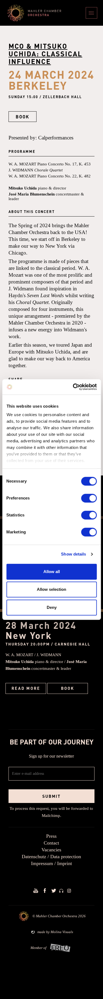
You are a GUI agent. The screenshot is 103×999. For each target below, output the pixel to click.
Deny (52, 607)
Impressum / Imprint (51, 863)
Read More (26, 688)
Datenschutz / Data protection (51, 856)
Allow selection (51, 589)
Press (51, 836)
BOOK (22, 116)
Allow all (51, 571)
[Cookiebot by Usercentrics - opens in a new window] (73, 386)
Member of (38, 948)
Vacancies (51, 849)
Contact (51, 843)
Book (67, 688)
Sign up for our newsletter (51, 756)
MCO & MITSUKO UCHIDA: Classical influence (45, 54)
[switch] (89, 498)
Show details (73, 554)
